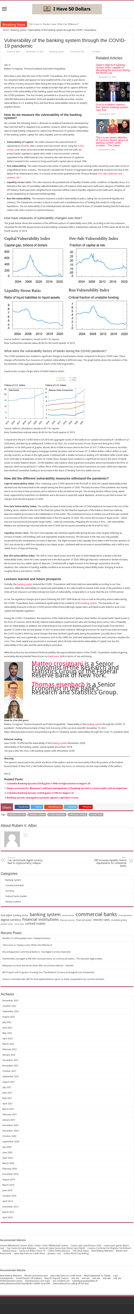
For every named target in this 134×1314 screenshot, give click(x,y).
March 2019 (8, 1185)
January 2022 (8, 1054)
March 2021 (8, 1109)
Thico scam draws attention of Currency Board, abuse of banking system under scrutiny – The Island (112, 141)
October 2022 (9, 1006)
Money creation (13, 901)
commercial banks (96, 914)
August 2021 (8, 1082)
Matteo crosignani (57, 663)
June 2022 (7, 1027)
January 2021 (8, 1120)
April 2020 (7, 1158)
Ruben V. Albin (13, 52)
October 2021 (9, 1071)
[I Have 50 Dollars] (67, 8)
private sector (7, 924)
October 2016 (9, 1195)
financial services (67, 920)
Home (5, 30)
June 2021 (7, 1092)
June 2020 (7, 1152)
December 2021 (10, 1060)
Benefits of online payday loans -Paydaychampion (26, 938)
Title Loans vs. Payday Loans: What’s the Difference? (53, 24)
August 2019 (8, 1179)
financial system (78, 815)
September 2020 (10, 1141)
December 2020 (10, 1125)
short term (96, 815)
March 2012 (8, 1212)
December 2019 (10, 1174)
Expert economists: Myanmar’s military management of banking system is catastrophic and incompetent (67, 788)
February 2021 (9, 1114)
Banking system (18, 30)
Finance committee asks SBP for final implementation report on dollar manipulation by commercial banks (53, 979)
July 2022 (6, 1022)
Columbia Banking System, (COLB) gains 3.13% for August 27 (40, 793)
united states (35, 924)
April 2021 (7, 1103)
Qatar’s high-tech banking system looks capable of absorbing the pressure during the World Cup (113, 68)
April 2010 (7, 1217)
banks (26, 146)
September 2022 (10, 1011)
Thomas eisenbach (58, 684)
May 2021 (7, 1098)
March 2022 (8, 1044)
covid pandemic (57, 815)
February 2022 (9, 1049)
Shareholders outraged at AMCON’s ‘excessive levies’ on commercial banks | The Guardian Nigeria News (52, 959)
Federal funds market (16, 896)
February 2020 (9, 1168)
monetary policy (119, 920)
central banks (68, 915)
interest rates (101, 919)
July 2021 (6, 1087)
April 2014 (7, 1201)
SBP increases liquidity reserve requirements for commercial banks (110, 862)
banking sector (17, 815)
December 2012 (10, 1206)
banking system (25, 584)
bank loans (53, 656)
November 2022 (10, 1000)
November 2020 (10, 1130)
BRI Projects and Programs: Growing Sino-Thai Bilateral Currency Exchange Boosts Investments (48, 972)
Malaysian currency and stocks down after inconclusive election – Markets (37, 965)
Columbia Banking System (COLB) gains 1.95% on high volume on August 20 (48, 783)
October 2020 (9, 1136)
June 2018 (7, 1190)
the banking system (87, 603)
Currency (9, 890)
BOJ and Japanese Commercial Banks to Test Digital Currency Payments (36, 952)
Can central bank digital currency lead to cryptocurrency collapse (25, 860)
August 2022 (8, 1016)
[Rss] (67, 1309)
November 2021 (10, 1065)
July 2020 (6, 1147)
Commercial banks (14, 885)
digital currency (11, 919)
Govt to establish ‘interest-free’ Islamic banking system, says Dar (112, 107)
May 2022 (7, 1033)
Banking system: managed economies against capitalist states (43, 797)
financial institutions (40, 919)
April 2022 (7, 1038)
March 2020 (8, 1163)
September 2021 (10, 1076)
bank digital (6, 915)
